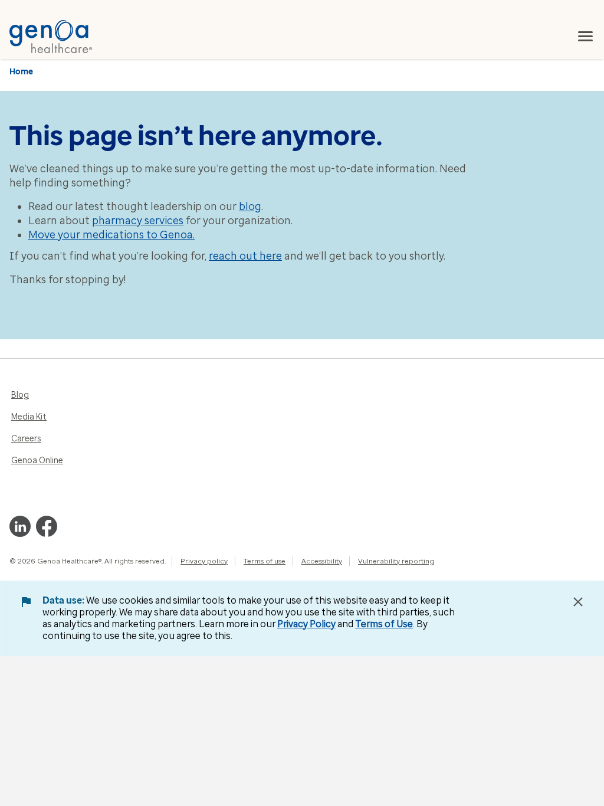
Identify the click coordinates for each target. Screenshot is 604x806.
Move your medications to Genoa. (111, 234)
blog (250, 206)
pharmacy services (137, 220)
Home (21, 72)
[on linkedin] (20, 526)
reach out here (245, 256)
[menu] (586, 36)
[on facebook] (46, 526)
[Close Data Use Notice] (578, 602)
